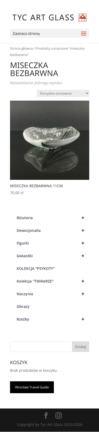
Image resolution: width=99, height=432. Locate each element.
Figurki (51, 243)
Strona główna (21, 48)
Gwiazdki (51, 255)
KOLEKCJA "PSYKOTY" (36, 268)
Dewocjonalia (51, 230)
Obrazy (23, 306)
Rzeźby (51, 319)
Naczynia (51, 293)
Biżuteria (51, 217)
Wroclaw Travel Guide (32, 387)
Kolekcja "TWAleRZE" (51, 281)
